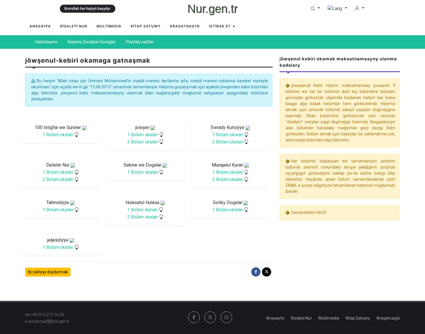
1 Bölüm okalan (57, 134)
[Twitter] (266, 272)
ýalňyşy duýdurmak (50, 272)
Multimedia (329, 318)
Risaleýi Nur (301, 318)
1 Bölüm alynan (142, 209)
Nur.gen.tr (212, 8)
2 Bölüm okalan (142, 142)
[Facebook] (255, 272)
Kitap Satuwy (358, 318)
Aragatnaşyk (388, 318)
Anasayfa (275, 318)
